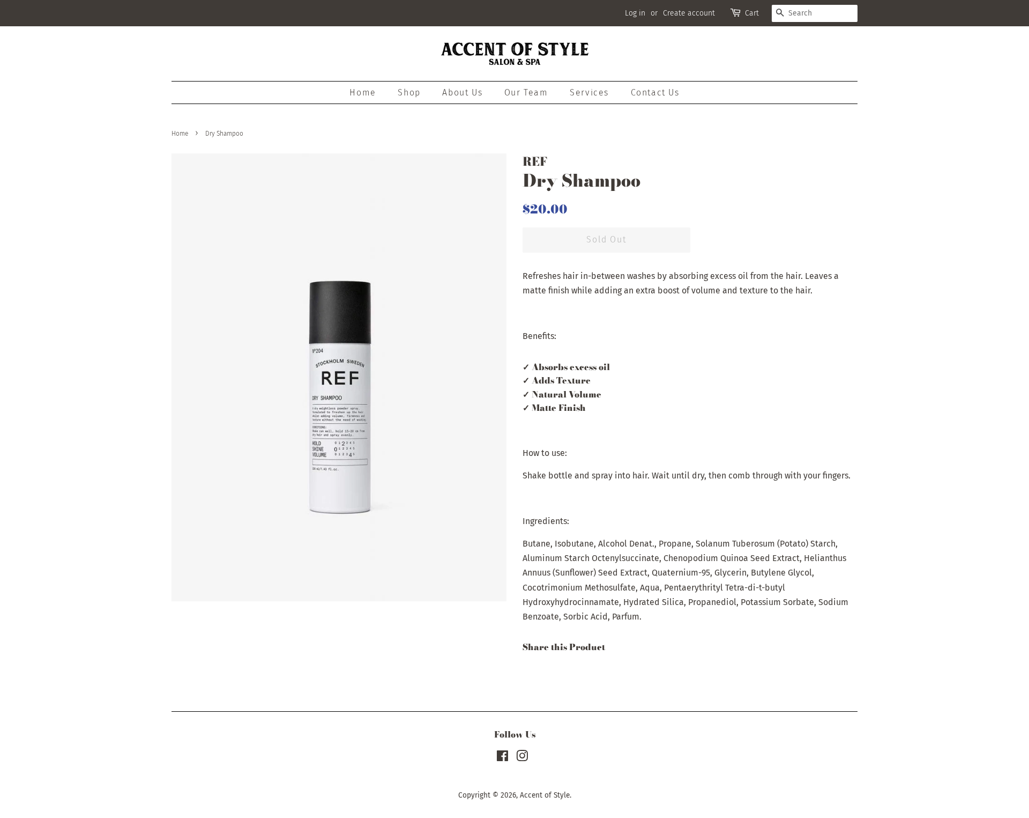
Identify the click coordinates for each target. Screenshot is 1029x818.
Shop (409, 92)
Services (589, 92)
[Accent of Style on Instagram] (522, 758)
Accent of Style (545, 795)
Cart (752, 13)
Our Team (526, 92)
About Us (462, 92)
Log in (635, 13)
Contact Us (655, 92)
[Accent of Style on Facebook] (502, 758)
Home (362, 92)
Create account (689, 13)
